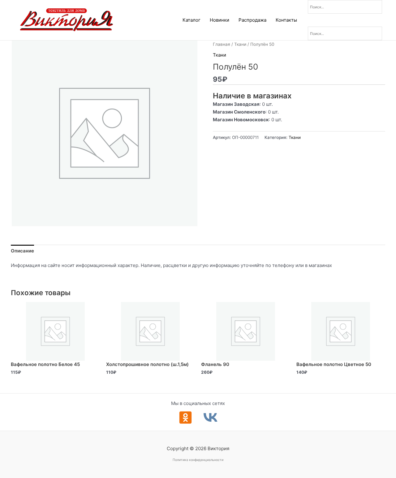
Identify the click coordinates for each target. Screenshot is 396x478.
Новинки (219, 20)
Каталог (191, 20)
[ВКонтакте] (210, 417)
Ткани (240, 44)
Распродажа (252, 20)
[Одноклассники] (185, 417)
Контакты (286, 20)
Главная (221, 44)
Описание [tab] (22, 251)
